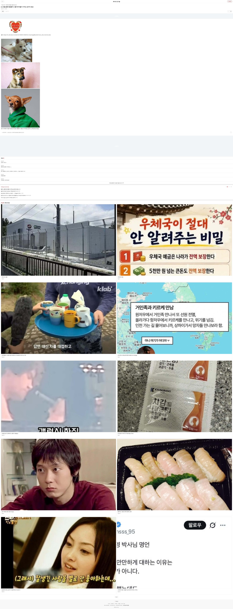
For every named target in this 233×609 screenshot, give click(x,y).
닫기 (2, 1)
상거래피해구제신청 (119, 605)
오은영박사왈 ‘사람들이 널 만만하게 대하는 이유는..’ (128, 589)
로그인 (109, 603)
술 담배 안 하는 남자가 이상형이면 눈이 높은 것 (11, 589)
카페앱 (119, 603)
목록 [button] (3, 11)
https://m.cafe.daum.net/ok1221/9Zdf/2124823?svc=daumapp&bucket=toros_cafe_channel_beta (27, 35)
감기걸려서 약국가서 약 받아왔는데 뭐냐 (126, 433)
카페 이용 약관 (112, 605)
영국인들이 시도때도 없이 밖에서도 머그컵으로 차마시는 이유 (14, 355)
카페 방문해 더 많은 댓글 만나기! (116, 183)
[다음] (231, 187)
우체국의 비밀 (120, 277)
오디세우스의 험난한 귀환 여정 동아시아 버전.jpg (127, 355)
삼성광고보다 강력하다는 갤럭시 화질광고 (10, 433)
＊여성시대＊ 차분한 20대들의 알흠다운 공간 (15, 132)
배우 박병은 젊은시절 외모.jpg (8, 511)
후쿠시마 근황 (4, 277)
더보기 (116, 597)
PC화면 (116, 603)
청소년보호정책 (106, 605)
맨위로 (117, 601)
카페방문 (229, 1)
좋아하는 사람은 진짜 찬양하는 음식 (125, 511)
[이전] (226, 187)
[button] (231, 132)
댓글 (3, 278)
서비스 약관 (123, 603)
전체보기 (112, 603)
